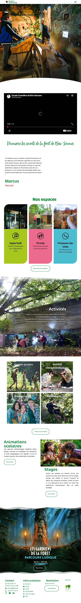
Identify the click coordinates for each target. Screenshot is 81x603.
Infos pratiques (31, 580)
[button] (75, 2)
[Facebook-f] (6, 593)
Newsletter (52, 580)
